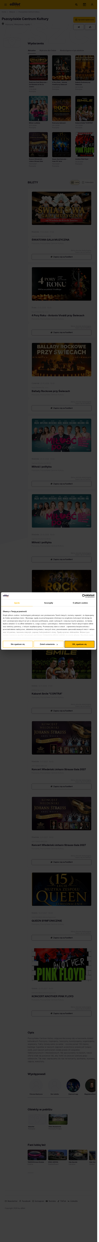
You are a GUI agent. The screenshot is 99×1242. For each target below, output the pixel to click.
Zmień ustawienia (47, 644)
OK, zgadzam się (79, 644)
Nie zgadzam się (18, 644)
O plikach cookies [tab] (80, 603)
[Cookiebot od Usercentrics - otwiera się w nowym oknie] (83, 596)
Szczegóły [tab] (48, 603)
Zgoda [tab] (17, 603)
